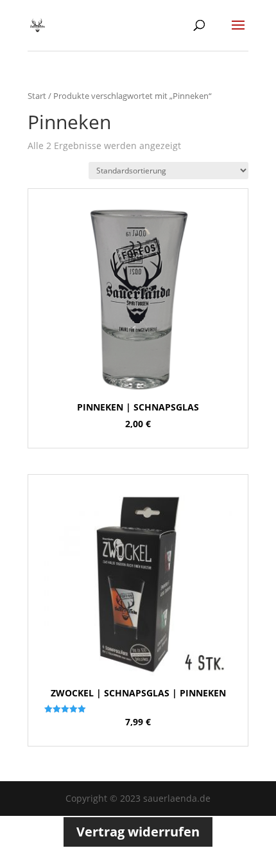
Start (37, 96)
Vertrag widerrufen (138, 831)
